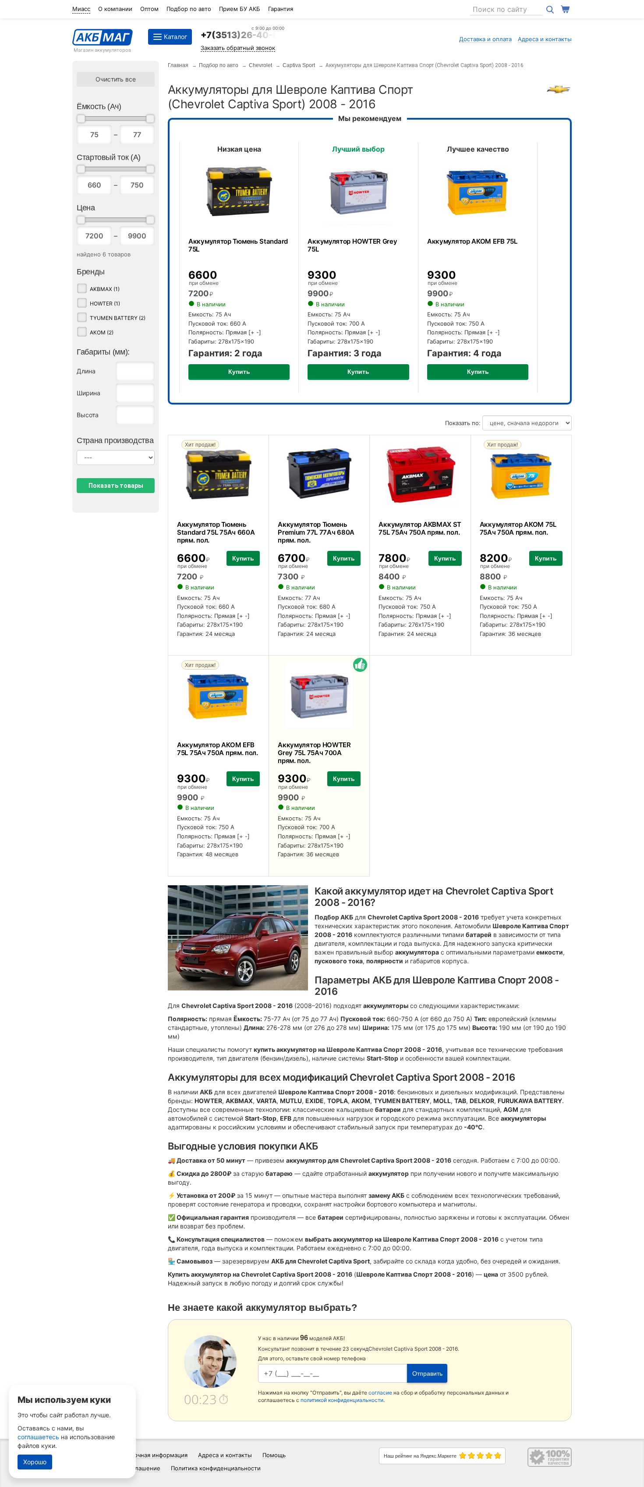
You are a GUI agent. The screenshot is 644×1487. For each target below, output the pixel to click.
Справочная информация (152, 1455)
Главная (178, 65)
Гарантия (280, 8)
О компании (115, 8)
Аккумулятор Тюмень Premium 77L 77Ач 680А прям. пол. (316, 532)
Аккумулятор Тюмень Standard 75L (238, 245)
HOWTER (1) (105, 303)
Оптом (149, 8)
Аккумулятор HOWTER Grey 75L (352, 245)
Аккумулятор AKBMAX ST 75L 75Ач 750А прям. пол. (420, 528)
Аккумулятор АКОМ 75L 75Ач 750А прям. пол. (518, 528)
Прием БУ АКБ (239, 8)
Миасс (81, 8)
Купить (239, 371)
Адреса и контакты (545, 39)
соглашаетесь (38, 1437)
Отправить (427, 1373)
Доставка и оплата (485, 39)
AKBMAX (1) (105, 289)
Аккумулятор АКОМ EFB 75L (472, 241)
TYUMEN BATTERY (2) (117, 318)
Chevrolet (260, 65)
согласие (380, 1392)
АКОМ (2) (101, 332)
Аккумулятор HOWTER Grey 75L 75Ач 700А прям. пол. (314, 753)
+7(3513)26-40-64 (242, 35)
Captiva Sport (299, 65)
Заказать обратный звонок (238, 47)
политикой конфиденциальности (342, 1400)
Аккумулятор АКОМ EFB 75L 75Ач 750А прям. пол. (217, 749)
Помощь (274, 1455)
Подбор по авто (188, 8)
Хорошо (34, 1462)
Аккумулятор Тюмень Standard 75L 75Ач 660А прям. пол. (216, 532)
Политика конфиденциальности (216, 1468)
